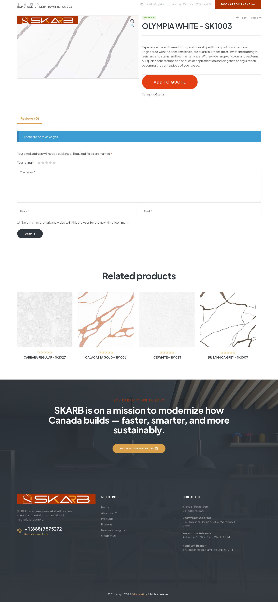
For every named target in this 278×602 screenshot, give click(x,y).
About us (107, 513)
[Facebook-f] (18, 4)
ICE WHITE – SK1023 (167, 357)
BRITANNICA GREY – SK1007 (228, 357)
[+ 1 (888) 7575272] (19, 530)
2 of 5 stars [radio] (42, 162)
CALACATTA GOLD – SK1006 (106, 357)
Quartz (159, 94)
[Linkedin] (31, 4)
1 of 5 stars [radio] (38, 162)
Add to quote (170, 82)
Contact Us (108, 535)
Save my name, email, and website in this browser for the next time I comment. (75, 222)
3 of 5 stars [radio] (46, 162)
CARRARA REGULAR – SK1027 (45, 357)
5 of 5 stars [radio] (54, 162)
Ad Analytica (139, 594)
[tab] (29, 118)
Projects (107, 524)
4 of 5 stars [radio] (50, 162)
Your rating (25, 162)
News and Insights (113, 530)
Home (105, 507)
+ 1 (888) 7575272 (43, 528)
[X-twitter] (38, 4)
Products (107, 518)
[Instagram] (25, 4)
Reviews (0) (29, 118)
